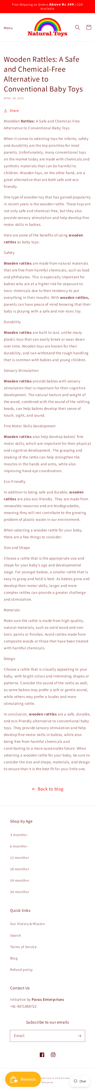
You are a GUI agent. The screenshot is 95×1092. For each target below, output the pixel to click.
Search (15, 935)
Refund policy (21, 969)
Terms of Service (23, 947)
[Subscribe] (79, 1035)
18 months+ (19, 869)
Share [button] (14, 110)
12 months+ (19, 857)
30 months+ (20, 892)
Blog (13, 958)
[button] (6, 27)
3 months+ (19, 834)
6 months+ (19, 846)
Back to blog (51, 789)
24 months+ (20, 880)
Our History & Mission (27, 923)
